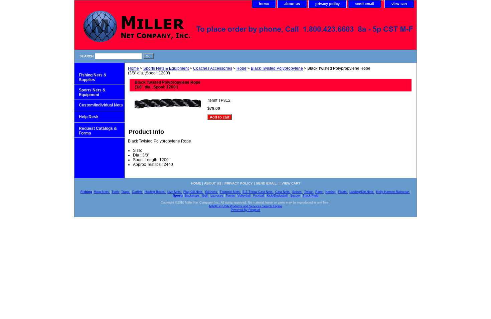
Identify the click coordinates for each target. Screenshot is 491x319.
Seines (297, 192)
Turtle (116, 192)
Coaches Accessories (212, 68)
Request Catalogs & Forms (98, 130)
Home (133, 68)
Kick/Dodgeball (278, 195)
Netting (330, 192)
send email (364, 4)
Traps (125, 192)
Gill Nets (211, 192)
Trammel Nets (230, 192)
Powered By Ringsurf (245, 210)
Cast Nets (283, 192)
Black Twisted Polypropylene (277, 68)
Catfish (137, 192)
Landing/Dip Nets (361, 192)
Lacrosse (217, 195)
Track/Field (310, 195)
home (264, 4)
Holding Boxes (155, 192)
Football (259, 195)
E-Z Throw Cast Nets (258, 192)
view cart (399, 4)
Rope (241, 68)
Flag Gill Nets (193, 192)
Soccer (295, 195)
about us (292, 4)
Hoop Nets (102, 192)
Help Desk (89, 116)
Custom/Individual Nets (101, 105)
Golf (205, 195)
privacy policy (327, 4)
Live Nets (174, 192)
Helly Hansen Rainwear (393, 192)
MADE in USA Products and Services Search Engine (245, 206)
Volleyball (244, 195)
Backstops (192, 195)
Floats (343, 192)
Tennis (231, 195)
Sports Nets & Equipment (166, 68)
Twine (309, 192)
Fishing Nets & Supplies (93, 77)
